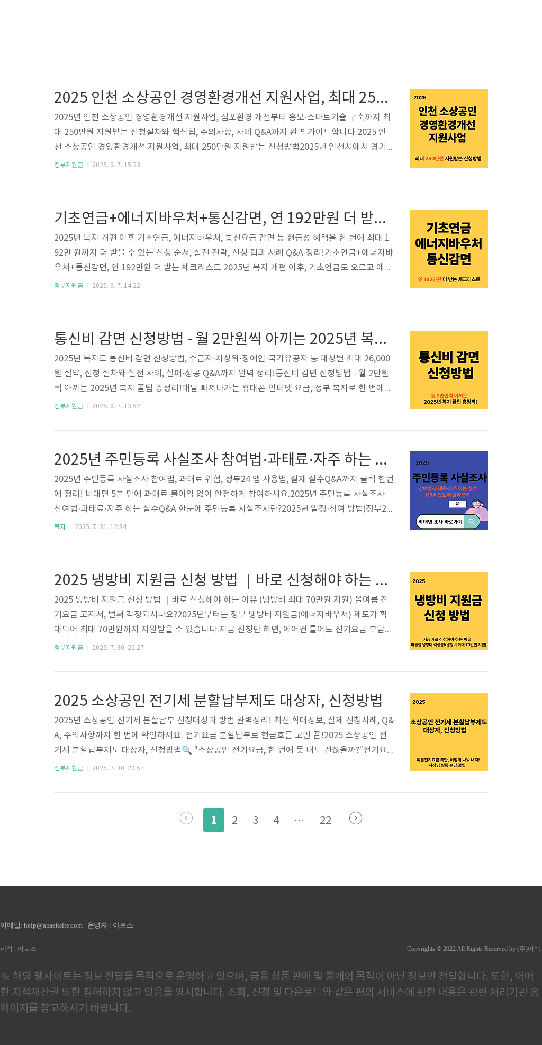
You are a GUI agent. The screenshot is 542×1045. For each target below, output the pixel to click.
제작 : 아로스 (18, 948)
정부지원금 (68, 165)
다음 (355, 818)
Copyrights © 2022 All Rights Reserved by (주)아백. (474, 948)
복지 (60, 527)
